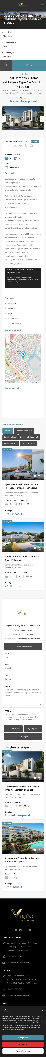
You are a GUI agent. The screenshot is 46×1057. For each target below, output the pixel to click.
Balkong (11, 308)
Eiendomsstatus (9, 42)
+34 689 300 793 (14, 956)
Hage (10, 313)
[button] (42, 1010)
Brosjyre (19, 382)
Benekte (23, 1044)
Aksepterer (23, 1038)
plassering (6, 32)
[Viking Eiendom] (23, 8)
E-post (7, 664)
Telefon (8, 675)
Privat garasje (14, 318)
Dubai (27, 74)
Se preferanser (23, 1051)
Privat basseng (14, 323)
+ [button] (8, 337)
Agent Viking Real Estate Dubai (23, 625)
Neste (42, 119)
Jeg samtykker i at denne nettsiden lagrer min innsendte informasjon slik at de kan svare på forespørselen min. (23, 717)
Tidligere (4, 119)
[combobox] (23, 37)
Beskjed (8, 686)
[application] (23, 278)
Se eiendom (23, 474)
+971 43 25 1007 (27, 631)
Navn (7, 654)
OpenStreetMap (28, 382)
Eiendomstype (8, 53)
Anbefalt (7, 431)
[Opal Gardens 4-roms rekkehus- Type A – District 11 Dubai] (23, 354)
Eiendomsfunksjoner (24, 431)
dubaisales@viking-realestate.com (26, 639)
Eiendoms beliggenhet (29, 437)
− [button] (8, 340)
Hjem (19, 74)
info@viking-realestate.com (18, 962)
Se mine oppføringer (23, 647)
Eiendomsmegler (28, 443)
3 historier (12, 303)
